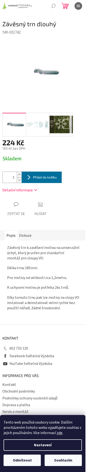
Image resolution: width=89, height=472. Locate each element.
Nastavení (43, 445)
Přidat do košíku (45, 177)
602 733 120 (18, 348)
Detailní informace (17, 190)
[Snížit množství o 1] (19, 180)
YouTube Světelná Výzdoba (30, 363)
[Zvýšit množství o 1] (19, 174)
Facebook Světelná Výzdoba (31, 356)
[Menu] (78, 6)
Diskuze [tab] (25, 235)
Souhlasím (63, 460)
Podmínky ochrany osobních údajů (29, 398)
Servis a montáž (15, 411)
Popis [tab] (11, 235)
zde (59, 432)
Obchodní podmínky (18, 391)
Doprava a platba (16, 405)
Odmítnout (22, 460)
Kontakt (9, 384)
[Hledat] (53, 6)
